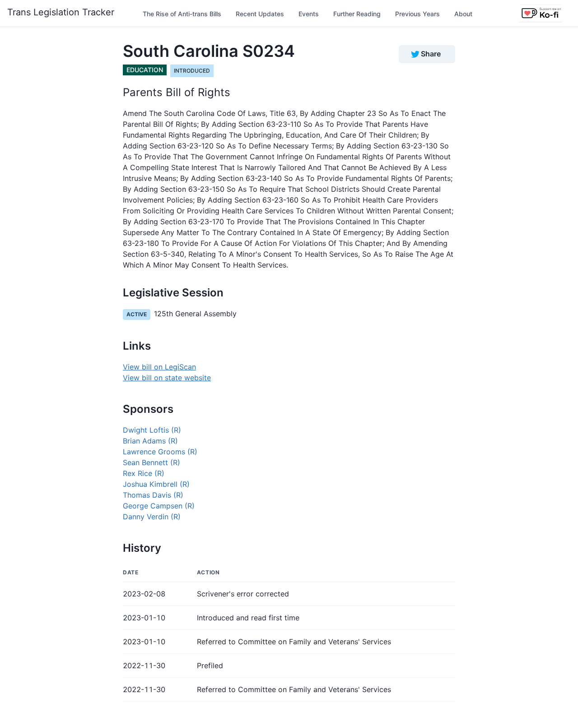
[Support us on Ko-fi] (541, 14)
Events (308, 14)
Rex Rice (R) (143, 473)
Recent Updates (260, 14)
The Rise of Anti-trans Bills (182, 14)
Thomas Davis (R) (153, 494)
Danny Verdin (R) (152, 516)
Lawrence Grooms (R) (160, 451)
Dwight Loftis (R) (152, 429)
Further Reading (357, 14)
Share (431, 53)
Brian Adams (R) (150, 440)
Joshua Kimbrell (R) (156, 484)
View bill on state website (167, 377)
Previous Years (417, 14)
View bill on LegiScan (159, 366)
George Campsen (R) (159, 505)
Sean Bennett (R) (151, 462)
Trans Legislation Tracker (60, 12)
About (463, 14)
